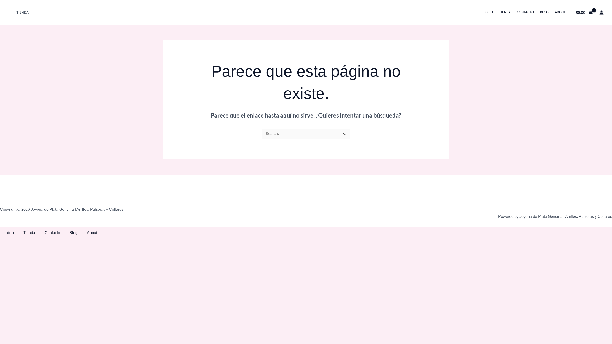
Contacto (525, 12)
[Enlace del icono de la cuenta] (601, 12)
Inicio (488, 12)
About (560, 12)
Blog (544, 12)
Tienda (22, 12)
